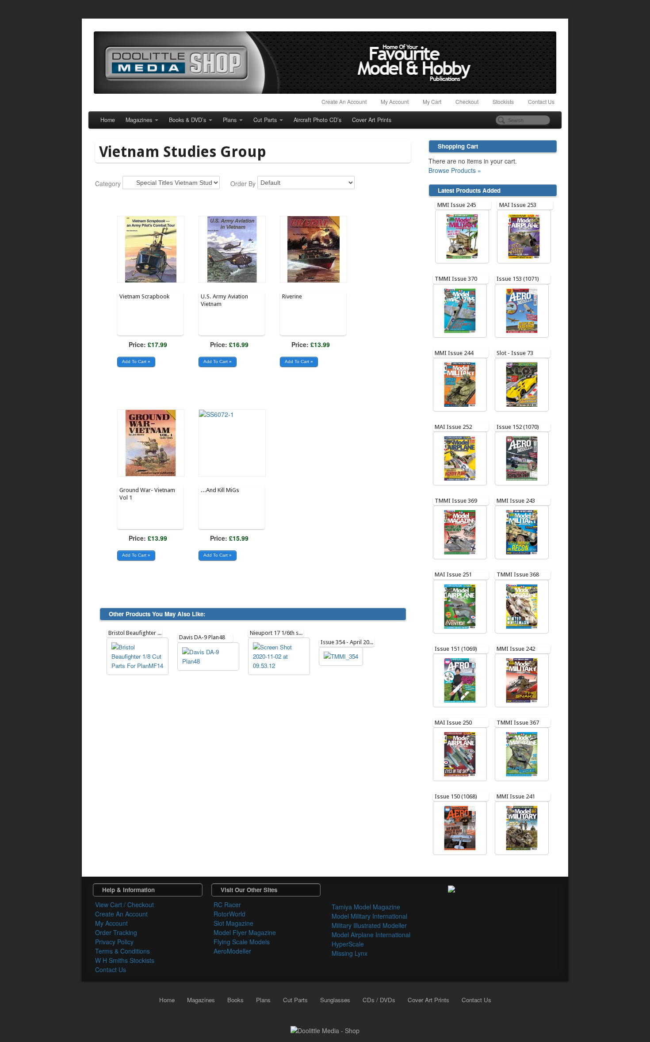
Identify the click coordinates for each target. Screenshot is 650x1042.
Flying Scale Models (242, 941)
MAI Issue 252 (453, 427)
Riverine (292, 296)
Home (107, 120)
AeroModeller (232, 951)
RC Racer (227, 904)
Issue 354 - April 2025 (348, 642)
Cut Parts (265, 120)
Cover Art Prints (371, 120)
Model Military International (369, 916)
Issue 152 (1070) (518, 427)
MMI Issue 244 (454, 353)
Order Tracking (116, 932)
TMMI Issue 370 (456, 278)
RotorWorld (229, 913)
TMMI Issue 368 (518, 574)
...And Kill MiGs (220, 490)
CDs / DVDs (379, 1000)
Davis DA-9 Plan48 (202, 637)
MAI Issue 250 (453, 722)
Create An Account (344, 101)
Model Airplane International (371, 934)
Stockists (503, 101)
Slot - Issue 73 (515, 353)
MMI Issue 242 (516, 648)
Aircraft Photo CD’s (317, 120)
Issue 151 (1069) (456, 648)
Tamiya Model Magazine (366, 906)
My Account (395, 101)
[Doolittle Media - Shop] (325, 1029)
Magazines (139, 120)
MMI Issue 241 (516, 796)
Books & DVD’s (187, 120)
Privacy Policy (114, 941)
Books (235, 1000)
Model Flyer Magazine (245, 932)
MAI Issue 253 (517, 205)
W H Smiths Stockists (124, 960)
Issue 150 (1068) (456, 796)
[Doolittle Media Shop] (325, 62)
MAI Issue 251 (453, 574)
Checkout (466, 101)
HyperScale (348, 943)
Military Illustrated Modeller (369, 925)
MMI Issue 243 (516, 500)
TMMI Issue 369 (456, 500)
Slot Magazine (233, 923)
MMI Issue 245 (456, 205)
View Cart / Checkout (124, 904)
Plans (230, 120)
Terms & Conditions (122, 951)
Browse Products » (454, 170)
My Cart (432, 101)
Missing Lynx (349, 953)
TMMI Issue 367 (518, 722)
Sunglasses (335, 1000)
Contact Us (541, 101)
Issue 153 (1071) (518, 278)
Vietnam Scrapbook (144, 296)
